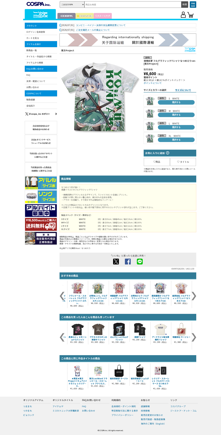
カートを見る (32, 38)
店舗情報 (145, 406)
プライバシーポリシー (122, 415)
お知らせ (145, 400)
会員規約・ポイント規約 (123, 406)
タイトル (184, 161)
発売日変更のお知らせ (152, 415)
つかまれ (27, 410)
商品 (158, 161)
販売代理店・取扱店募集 (153, 419)
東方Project (67, 50)
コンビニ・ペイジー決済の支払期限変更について (101, 25)
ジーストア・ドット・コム (183, 410)
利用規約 (116, 400)
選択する (176, 102)
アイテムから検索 (34, 62)
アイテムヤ (58, 406)
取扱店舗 (30, 99)
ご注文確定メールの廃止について (93, 30)
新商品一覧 (31, 50)
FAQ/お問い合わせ (91, 400)
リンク (173, 400)
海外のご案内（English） (153, 423)
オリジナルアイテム (33, 400)
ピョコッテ (28, 415)
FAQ (28, 74)
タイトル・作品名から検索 (39, 56)
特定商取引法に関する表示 (124, 410)
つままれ (27, 406)
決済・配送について (35, 81)
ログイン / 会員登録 (35, 31)
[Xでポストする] (116, 263)
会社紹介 (30, 105)
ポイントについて (153, 83)
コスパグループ (178, 406)
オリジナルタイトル (63, 400)
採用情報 (145, 410)
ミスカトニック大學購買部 (66, 410)
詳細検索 (193, 4)
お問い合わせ (32, 87)
